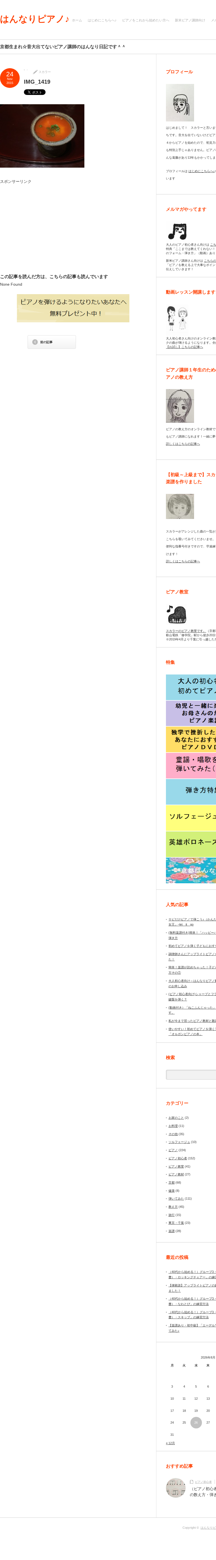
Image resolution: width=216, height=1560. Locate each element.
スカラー (45, 72)
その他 (173, 1134)
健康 (171, 1190)
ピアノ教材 (176, 1174)
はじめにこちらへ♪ (102, 20)
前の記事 (46, 342)
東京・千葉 (176, 1222)
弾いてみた (176, 1198)
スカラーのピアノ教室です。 (186, 631)
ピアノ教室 (176, 1166)
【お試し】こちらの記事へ (184, 347)
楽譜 (171, 1231)
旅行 (171, 1215)
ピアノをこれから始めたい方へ (145, 20)
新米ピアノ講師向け (190, 20)
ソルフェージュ (179, 1142)
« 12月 (170, 1443)
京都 (171, 1182)
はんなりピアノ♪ (34, 19)
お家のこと (176, 1117)
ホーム (77, 20)
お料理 (173, 1126)
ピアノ (173, 1150)
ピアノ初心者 (177, 1158)
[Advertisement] (52, 228)
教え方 (173, 1206)
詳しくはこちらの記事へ (183, 443)
